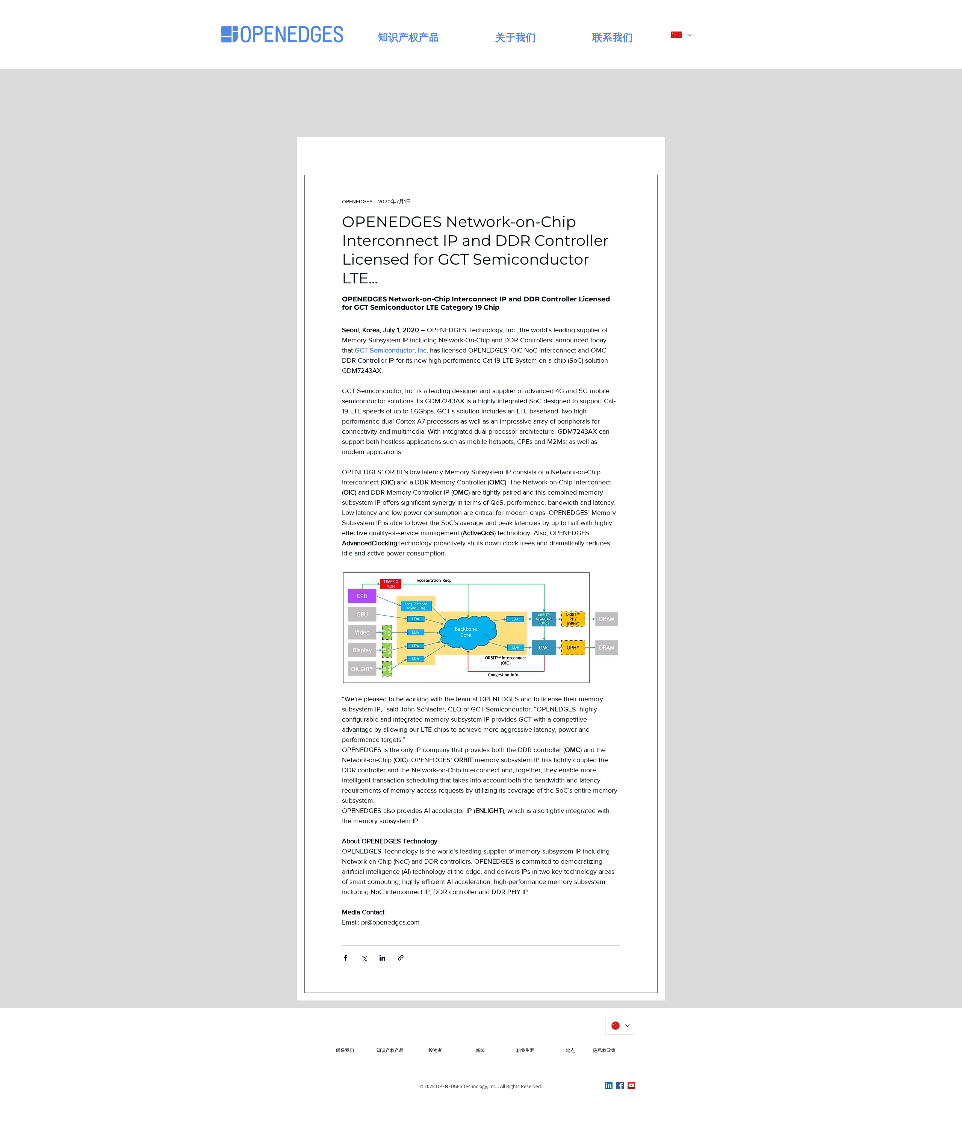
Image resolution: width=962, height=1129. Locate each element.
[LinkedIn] (609, 1085)
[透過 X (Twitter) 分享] (364, 957)
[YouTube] (631, 1085)
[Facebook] (620, 1085)
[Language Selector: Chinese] (681, 34)
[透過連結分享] (400, 957)
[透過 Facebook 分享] (345, 957)
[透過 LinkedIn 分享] (382, 957)
